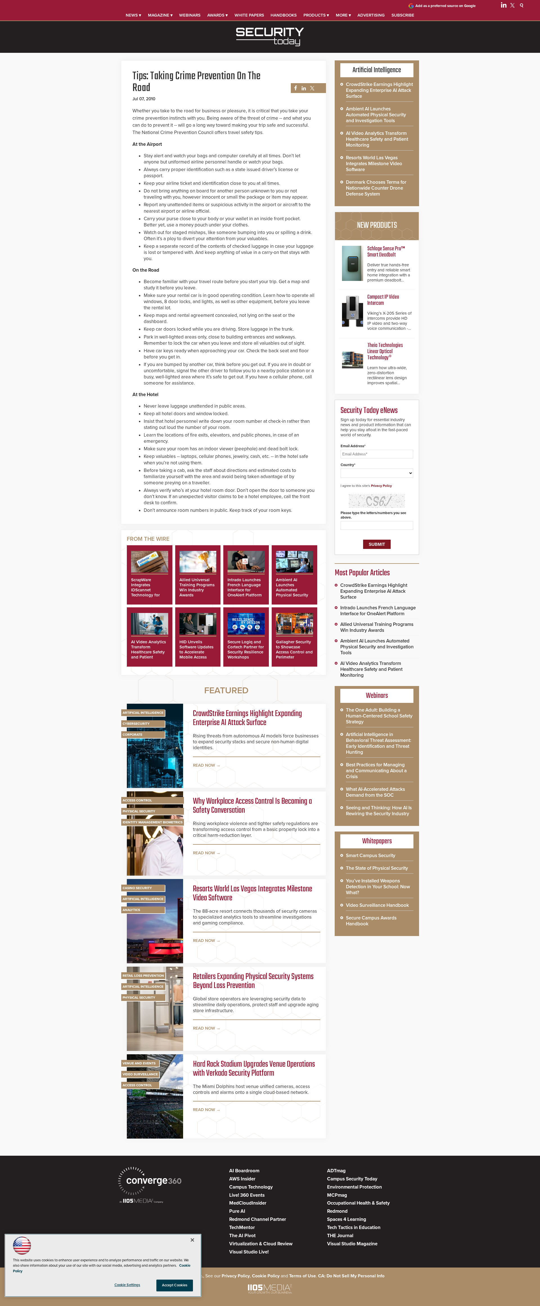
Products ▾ (316, 15)
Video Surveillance (140, 1074)
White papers (249, 15)
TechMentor (242, 1227)
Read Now (204, 765)
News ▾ (133, 15)
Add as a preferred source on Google (445, 6)
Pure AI (237, 1211)
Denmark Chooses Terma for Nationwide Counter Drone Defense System (376, 188)
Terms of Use (302, 1276)
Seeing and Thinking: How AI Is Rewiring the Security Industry (379, 811)
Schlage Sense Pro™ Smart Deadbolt (386, 251)
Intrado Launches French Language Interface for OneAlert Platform (245, 587)
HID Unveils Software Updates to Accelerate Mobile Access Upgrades (196, 652)
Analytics (131, 910)
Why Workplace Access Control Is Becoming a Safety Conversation (252, 806)
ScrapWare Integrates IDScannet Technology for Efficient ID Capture (145, 592)
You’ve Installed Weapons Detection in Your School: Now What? (378, 887)
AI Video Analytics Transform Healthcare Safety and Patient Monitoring (148, 652)
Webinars (190, 15)
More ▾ (343, 15)
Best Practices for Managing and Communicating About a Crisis (376, 771)
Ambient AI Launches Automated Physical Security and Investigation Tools (292, 592)
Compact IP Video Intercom (383, 300)
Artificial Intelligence (143, 713)
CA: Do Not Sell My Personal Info (351, 1276)
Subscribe (403, 15)
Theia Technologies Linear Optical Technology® (385, 351)
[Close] (192, 1240)
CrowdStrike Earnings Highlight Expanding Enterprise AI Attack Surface (247, 718)
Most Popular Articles (362, 573)
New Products (377, 225)
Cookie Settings (127, 1285)
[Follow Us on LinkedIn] (504, 6)
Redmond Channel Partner (257, 1219)
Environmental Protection (354, 1187)
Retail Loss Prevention (143, 976)
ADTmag (336, 1171)
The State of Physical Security (377, 868)
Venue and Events (139, 1063)
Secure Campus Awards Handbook (371, 921)
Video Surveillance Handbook (377, 905)
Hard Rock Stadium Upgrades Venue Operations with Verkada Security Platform (254, 1069)
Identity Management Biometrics (153, 822)
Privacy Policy (381, 486)
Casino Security (137, 888)
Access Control (137, 800)
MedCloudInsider (247, 1203)
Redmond (337, 1211)
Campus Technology (251, 1187)
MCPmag (337, 1195)
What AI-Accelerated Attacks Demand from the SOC (375, 792)
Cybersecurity (136, 724)
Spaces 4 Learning (346, 1219)
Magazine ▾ (160, 15)
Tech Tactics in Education (354, 1227)
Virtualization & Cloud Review (260, 1244)
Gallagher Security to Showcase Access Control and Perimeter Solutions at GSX (294, 652)
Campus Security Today (352, 1179)
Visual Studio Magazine (352, 1244)
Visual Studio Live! (249, 1252)
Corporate (132, 735)
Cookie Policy (266, 1276)
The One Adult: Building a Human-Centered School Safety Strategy (379, 716)
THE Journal (340, 1236)
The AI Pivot (242, 1236)
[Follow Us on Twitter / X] (512, 6)
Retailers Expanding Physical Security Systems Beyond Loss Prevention (253, 981)
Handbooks (284, 15)
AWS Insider (242, 1179)
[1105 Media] (141, 1201)
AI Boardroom (244, 1171)
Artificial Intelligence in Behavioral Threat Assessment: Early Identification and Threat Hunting (378, 743)
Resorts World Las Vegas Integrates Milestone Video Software (252, 894)
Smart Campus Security (370, 855)
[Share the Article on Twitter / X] (311, 88)
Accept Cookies (175, 1285)
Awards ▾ (217, 15)
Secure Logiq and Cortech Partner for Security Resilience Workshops (246, 649)
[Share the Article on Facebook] (294, 88)
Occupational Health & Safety (358, 1203)
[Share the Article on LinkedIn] (303, 88)
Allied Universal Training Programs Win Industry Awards (197, 587)
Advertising (371, 15)
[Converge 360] (149, 1181)
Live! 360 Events (247, 1195)
